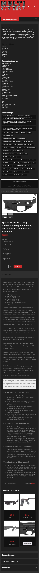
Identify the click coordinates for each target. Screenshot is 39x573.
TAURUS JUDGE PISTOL (9, 95)
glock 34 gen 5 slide (21, 153)
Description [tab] (6, 274)
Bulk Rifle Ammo (7, 70)
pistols (4, 165)
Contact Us (5, 53)
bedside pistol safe (8, 135)
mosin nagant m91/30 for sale (22, 162)
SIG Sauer (5, 107)
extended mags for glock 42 (26, 144)
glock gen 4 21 (7, 156)
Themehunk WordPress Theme (23, 186)
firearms (11, 147)
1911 (3, 76)
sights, (4, 169)
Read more (27, 543)
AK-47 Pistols (6, 77)
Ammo (4, 66)
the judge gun (18, 172)
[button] (34, 197)
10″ (8, 132)
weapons (26, 172)
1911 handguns (6, 63)
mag (11, 162)
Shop (3, 50)
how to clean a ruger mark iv (11, 159)
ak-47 (17, 132)
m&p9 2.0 (5, 162)
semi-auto (28, 165)
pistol (34, 162)
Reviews (4, 51)
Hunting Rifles (6, 92)
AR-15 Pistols (6, 79)
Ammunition (5, 68)
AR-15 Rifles (6, 91)
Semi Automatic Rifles (8, 104)
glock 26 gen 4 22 (18, 150)
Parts (3, 101)
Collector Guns (6, 80)
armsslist (23, 132)
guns (19, 156)
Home (2, 190)
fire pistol (18, 147)
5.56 (4, 132)
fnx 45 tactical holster (29, 147)
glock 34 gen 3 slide (8, 153)
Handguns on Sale (7, 85)
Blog (3, 56)
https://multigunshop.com (24, 396)
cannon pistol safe (28, 141)
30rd (12, 132)
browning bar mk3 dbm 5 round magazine (14, 138)
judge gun (24, 159)
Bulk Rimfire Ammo (7, 71)
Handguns (5, 83)
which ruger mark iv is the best (11, 175)
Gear (3, 73)
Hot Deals (5, 98)
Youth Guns (5, 97)
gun (14, 156)
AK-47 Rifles (6, 89)
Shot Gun (5, 106)
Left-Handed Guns (7, 86)
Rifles (13, 190)
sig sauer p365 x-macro (28, 169)
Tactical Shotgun (7, 172)
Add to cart (18, 266)
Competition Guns (7, 82)
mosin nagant (6, 100)
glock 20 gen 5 (7, 150)
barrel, (29, 132)
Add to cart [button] (12, 518)
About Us (5, 48)
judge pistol (32, 159)
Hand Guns (8, 190)
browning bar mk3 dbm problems (12, 141)
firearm (5, 147)
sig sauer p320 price (14, 169)
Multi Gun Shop (21, 181)
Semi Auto (5, 94)
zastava (24, 175)
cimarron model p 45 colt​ (9, 144)
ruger (10, 165)
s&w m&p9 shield (18, 165)
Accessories (5, 65)
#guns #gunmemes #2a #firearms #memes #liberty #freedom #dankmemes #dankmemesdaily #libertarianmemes (17, 123)
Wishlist (4, 54)
